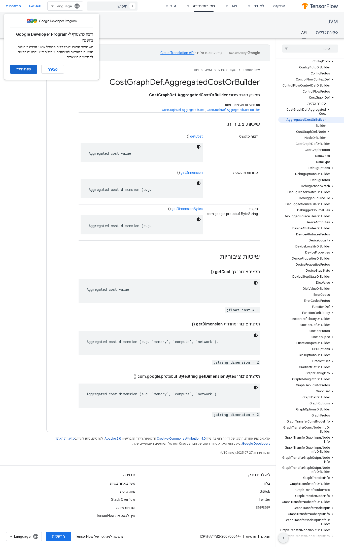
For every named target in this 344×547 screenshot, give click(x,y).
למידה (259, 6)
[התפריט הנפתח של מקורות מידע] (187, 6)
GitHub (35, 6)
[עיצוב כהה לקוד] (199, 147)
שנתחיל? (23, 69)
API (234, 6)
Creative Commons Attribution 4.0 (181, 438)
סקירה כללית (327, 32)
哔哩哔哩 (263, 508)
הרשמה (58, 536)
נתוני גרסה (127, 491)
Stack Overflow (123, 499)
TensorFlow (251, 70)
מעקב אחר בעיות (122, 483)
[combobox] (112, 6)
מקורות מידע (204, 6)
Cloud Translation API (177, 53)
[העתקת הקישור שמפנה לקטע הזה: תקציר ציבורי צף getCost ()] (205, 272)
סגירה (53, 69)
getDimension (192, 173)
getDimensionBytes (187, 209)
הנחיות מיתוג (125, 508)
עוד (173, 6)
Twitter (264, 499)
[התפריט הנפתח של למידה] (248, 6)
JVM (333, 22)
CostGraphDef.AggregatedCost (183, 110)
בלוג (267, 483)
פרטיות (251, 536)
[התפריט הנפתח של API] (225, 6)
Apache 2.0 (113, 438)
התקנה (279, 6)
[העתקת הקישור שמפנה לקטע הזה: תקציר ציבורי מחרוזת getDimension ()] (186, 324)
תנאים (265, 536)
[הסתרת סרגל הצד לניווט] (283, 538)
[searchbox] (310, 49)
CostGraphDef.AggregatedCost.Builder (233, 110)
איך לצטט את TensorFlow (115, 516)
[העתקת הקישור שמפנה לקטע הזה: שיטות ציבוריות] (222, 124)
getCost (196, 136)
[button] (311, 61)
